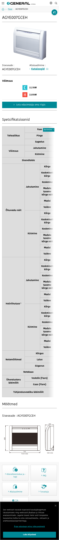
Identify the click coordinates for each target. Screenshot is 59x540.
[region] (29, 521)
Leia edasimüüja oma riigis (30, 105)
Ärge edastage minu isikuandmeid (29, 527)
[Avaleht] (3, 9)
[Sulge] (55, 505)
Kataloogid (38, 69)
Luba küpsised (29, 535)
